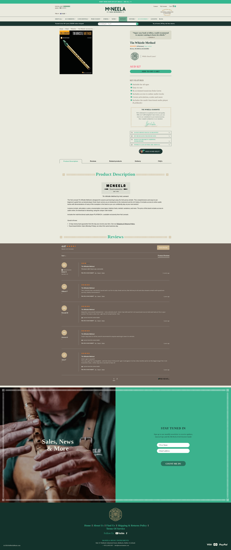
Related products (115, 161)
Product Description (70, 161)
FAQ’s (160, 161)
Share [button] (103, 273)
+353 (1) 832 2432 (108, 545)
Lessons (154, 19)
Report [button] (99, 273)
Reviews (93, 161)
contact (155, 6)
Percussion (96, 19)
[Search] (137, 23)
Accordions (70, 19)
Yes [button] (96, 273)
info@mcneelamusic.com (122, 545)
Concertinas (83, 19)
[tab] (163, 256)
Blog (161, 19)
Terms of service (115, 528)
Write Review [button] (163, 247)
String (106, 19)
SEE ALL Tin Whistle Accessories (139, 48)
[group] (71, 246)
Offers (132, 19)
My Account (163, 6)
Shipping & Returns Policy (126, 224)
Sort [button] (63, 256)
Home (87, 525)
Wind (114, 19)
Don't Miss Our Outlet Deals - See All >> (115, 1)
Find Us (110, 525)
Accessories (143, 19)
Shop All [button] (58, 19)
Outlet (123, 19)
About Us (98, 525)
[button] (114, 379)
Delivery (138, 161)
